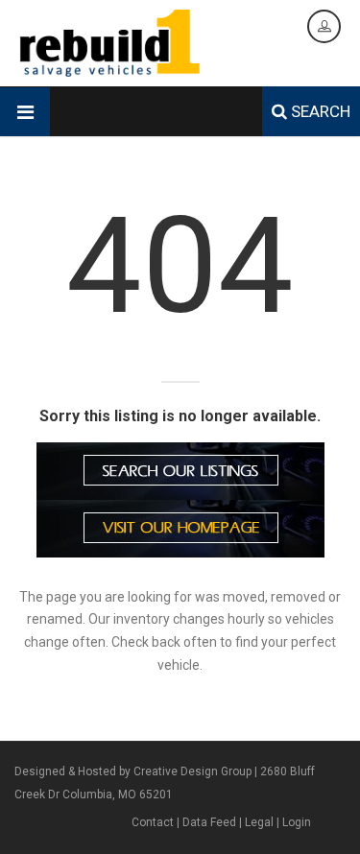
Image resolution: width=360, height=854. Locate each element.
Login (296, 822)
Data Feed (209, 822)
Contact (153, 822)
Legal (259, 822)
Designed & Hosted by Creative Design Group (133, 771)
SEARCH (318, 111)
